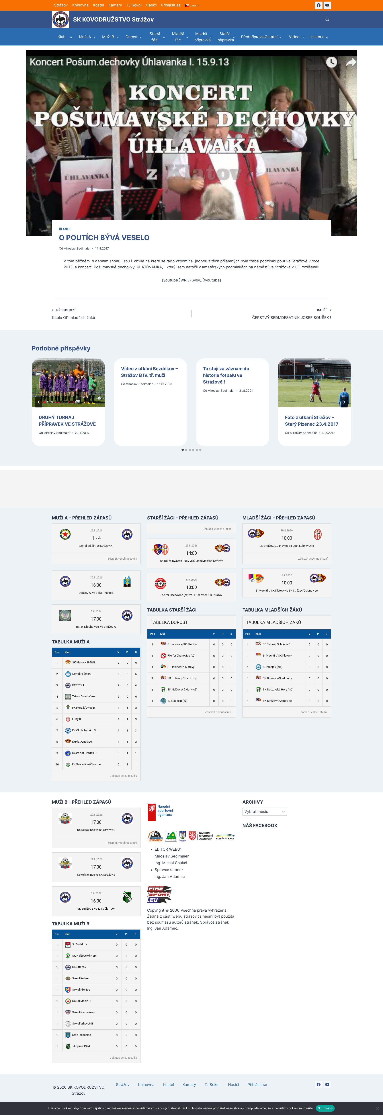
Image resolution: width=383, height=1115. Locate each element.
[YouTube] (327, 5)
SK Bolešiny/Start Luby (182, 678)
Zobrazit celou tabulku (123, 775)
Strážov (61, 5)
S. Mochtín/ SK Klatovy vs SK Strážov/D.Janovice (287, 590)
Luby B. (77, 719)
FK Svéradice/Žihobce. (86, 764)
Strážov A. (78, 685)
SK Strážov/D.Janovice (277, 700)
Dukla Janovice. (82, 741)
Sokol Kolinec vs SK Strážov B (96, 830)
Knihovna (80, 5)
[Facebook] (318, 5)
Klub (67, 652)
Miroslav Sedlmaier (77, 248)
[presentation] (68, 382)
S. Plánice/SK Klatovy (181, 667)
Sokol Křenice (81, 989)
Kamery (115, 5)
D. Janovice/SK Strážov (182, 644)
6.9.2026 (286, 575)
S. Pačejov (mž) (272, 667)
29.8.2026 (191, 545)
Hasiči (151, 5)
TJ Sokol (134, 5)
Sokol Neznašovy (83, 1012)
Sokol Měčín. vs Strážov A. (96, 545)
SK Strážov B (80, 967)
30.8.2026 (96, 577)
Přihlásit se (171, 5)
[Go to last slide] (38, 402)
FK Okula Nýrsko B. (84, 730)
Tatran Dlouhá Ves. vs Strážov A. (96, 626)
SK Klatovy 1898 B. (84, 662)
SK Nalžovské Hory (84, 955)
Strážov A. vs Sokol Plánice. (96, 592)
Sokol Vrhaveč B (82, 1023)
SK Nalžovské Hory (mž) (278, 689)
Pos (57, 652)
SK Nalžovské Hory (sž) (182, 689)
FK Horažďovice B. (84, 707)
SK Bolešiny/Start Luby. (277, 678)
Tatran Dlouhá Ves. (84, 696)
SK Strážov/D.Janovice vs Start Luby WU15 (287, 545)
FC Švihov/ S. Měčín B (276, 644)
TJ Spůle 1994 (81, 1046)
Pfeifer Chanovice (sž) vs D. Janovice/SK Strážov (191, 595)
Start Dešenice (81, 1034)
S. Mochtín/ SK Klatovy (277, 655)
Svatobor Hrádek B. (84, 753)
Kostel (98, 5)
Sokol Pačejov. (81, 673)
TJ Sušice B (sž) (178, 700)
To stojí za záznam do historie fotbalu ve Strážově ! (226, 375)
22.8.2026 (96, 530)
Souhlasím (325, 1108)
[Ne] (377, 1108)
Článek (65, 229)
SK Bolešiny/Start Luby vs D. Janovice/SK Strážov (191, 560)
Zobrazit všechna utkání (122, 558)
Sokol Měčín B (81, 1001)
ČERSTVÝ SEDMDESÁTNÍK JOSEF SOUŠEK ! (291, 314)
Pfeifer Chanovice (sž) (181, 655)
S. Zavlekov (79, 944)
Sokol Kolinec (81, 978)
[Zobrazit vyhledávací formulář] (327, 20)
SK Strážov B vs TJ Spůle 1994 (96, 908)
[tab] (183, 450)
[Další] (344, 402)
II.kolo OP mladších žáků (73, 314)
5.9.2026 (96, 611)
